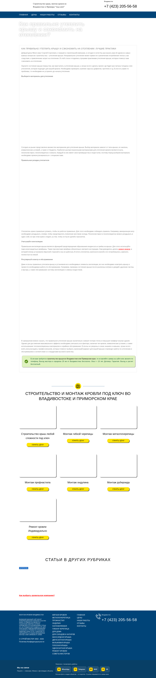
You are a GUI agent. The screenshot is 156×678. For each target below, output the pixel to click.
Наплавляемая (59, 626)
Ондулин (56, 623)
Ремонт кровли (59, 651)
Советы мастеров (61, 654)
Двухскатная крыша (62, 640)
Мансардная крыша (61, 637)
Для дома (56, 631)
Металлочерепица (61, 618)
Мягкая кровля (59, 615)
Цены (34, 15)
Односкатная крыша (62, 648)
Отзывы (62, 15)
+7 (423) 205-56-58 (119, 620)
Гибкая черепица (60, 629)
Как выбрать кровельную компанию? (37, 595)
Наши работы (47, 15)
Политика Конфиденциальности (31, 642)
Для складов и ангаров (63, 634)
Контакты (74, 15)
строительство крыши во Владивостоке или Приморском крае (71, 359)
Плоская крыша (59, 645)
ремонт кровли (124, 249)
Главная (23, 15)
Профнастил (58, 620)
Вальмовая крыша (61, 643)
